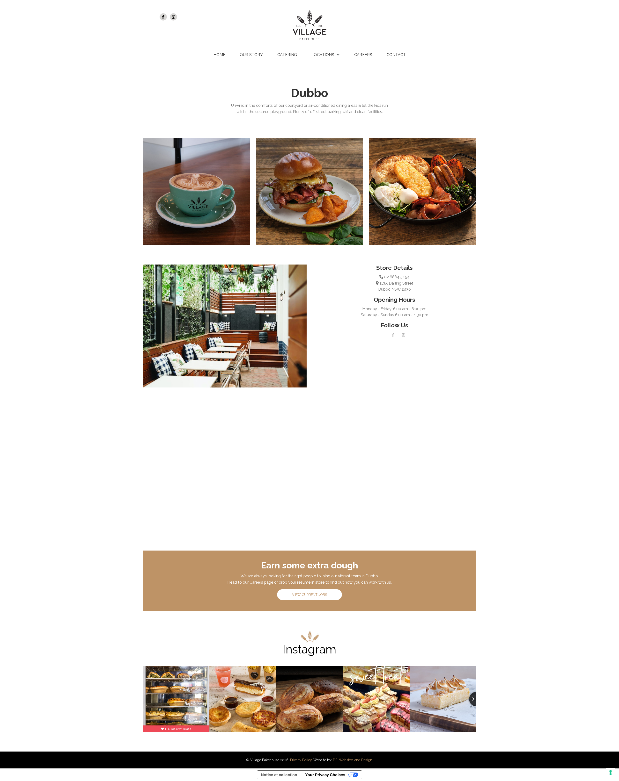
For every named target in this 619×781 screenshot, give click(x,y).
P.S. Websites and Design (352, 760)
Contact (396, 54)
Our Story (251, 54)
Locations (322, 54)
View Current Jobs (309, 595)
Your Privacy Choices (325, 774)
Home (219, 54)
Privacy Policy (301, 760)
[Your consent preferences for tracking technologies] (610, 772)
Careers (363, 54)
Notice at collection (279, 774)
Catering (287, 54)
